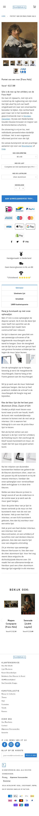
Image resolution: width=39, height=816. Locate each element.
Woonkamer (27, 146)
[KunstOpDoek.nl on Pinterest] (17, 745)
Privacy (4, 777)
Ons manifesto (7, 722)
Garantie (5, 732)
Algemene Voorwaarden (19, 777)
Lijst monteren (7, 669)
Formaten (5, 704)
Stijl (3, 701)
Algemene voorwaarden (11, 729)
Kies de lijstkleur (20, 173)
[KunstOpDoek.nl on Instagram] (11, 745)
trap (4, 149)
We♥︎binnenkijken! (8, 680)
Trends (4, 708)
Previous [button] (5, 40)
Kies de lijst (19, 163)
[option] (19, 40)
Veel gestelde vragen (9, 683)
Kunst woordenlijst (9, 673)
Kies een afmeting (19, 153)
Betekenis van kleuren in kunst (13, 676)
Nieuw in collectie (8, 694)
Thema (4, 697)
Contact (4, 725)
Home (3, 16)
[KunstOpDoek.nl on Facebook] (4, 745)
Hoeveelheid (19, 185)
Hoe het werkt (7, 666)
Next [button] (33, 40)
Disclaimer (7, 781)
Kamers (4, 711)
